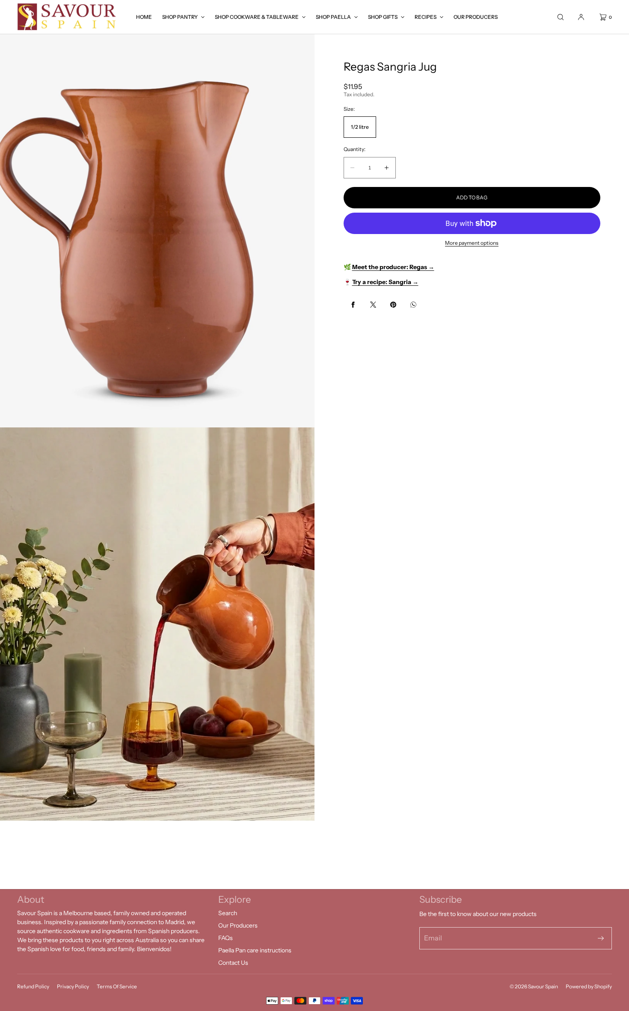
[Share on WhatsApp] (413, 304)
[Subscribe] (600, 938)
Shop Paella (333, 17)
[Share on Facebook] (353, 304)
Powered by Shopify (589, 986)
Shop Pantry (180, 17)
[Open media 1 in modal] (157, 230)
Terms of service (117, 986)
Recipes (425, 17)
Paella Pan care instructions (254, 950)
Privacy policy (73, 986)
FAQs (225, 938)
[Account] (581, 17)
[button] (560, 17)
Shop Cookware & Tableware (257, 17)
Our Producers (476, 17)
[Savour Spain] (67, 17)
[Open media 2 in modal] (157, 624)
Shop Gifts (383, 17)
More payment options (471, 243)
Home (144, 17)
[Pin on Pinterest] (393, 304)
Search (227, 913)
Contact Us (233, 963)
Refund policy (33, 986)
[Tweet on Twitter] (373, 304)
